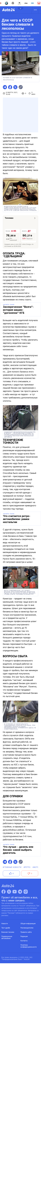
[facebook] (10, 87)
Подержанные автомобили (6, 937)
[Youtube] (15, 892)
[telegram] (5, 87)
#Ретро (27, 867)
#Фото (36, 867)
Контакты (24, 941)
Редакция (24, 936)
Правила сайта (26, 932)
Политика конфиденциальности (28, 946)
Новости (4, 924)
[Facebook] (3, 892)
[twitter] (15, 87)
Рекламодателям (26, 928)
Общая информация (28, 924)
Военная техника (7, 932)
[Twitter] (9, 892)
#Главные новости (12, 867)
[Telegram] (20, 892)
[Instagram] (26, 892)
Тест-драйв (5, 928)
